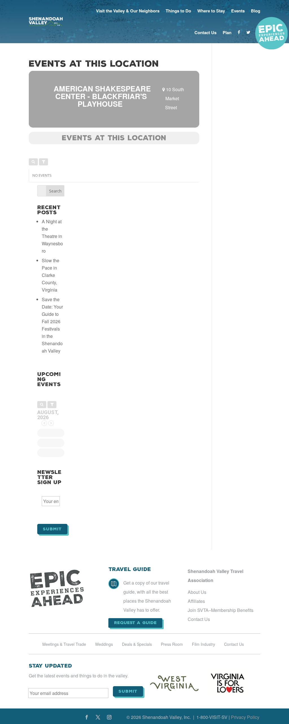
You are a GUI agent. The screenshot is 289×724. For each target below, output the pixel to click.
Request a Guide (135, 622)
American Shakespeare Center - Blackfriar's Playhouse (102, 96)
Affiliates (196, 601)
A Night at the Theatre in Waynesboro (52, 236)
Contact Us (205, 32)
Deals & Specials (137, 644)
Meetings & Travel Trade (64, 644)
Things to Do (178, 11)
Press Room (172, 644)
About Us (197, 592)
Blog (255, 11)
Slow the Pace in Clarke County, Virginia (50, 275)
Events (238, 11)
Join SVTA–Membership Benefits (220, 610)
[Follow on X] (97, 717)
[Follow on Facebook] (86, 717)
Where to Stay (211, 11)
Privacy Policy (245, 717)
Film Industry (203, 644)
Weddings (104, 644)
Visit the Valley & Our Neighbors (127, 11)
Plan (227, 32)
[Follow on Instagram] (109, 717)
